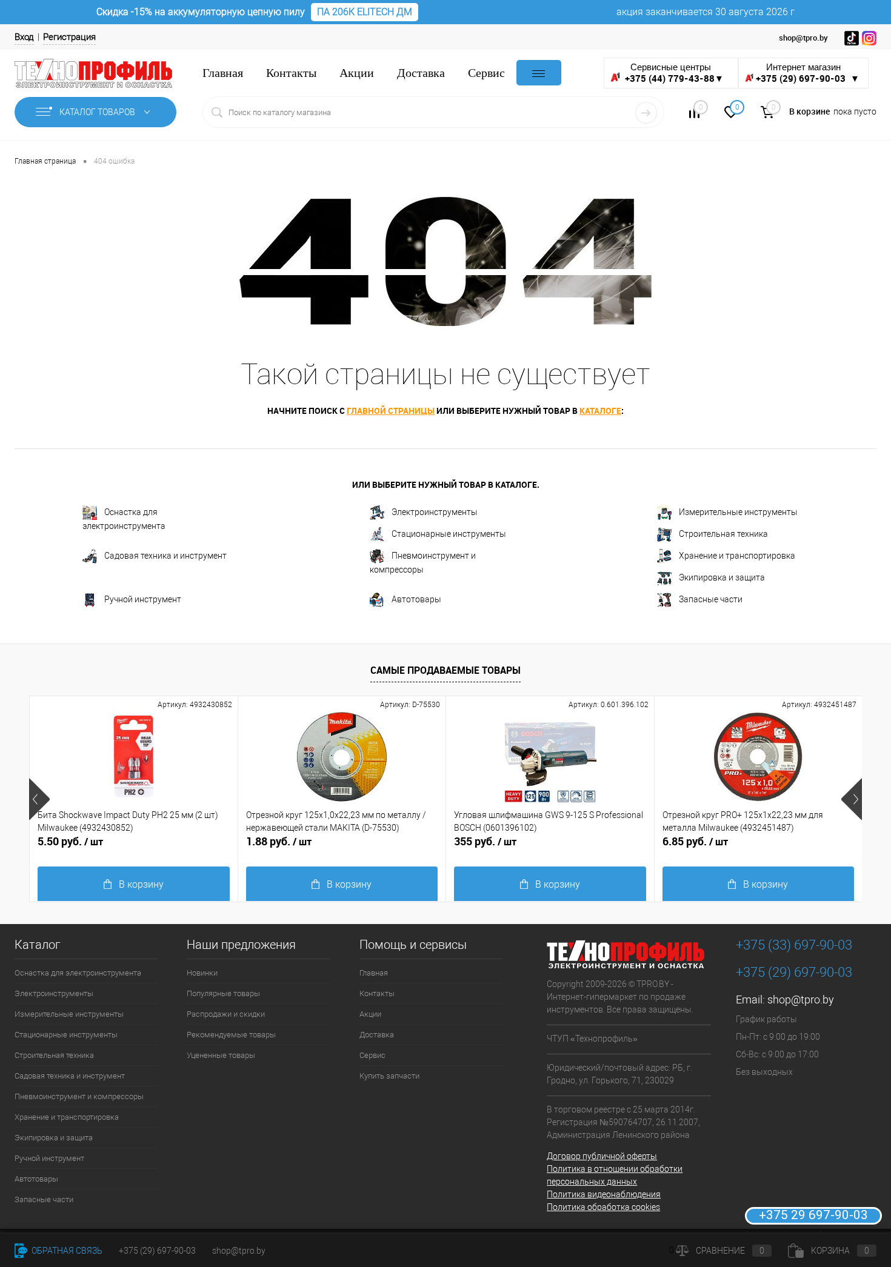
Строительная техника (723, 534)
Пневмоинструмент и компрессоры (423, 562)
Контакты (291, 73)
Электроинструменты (435, 512)
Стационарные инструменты (449, 534)
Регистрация (69, 37)
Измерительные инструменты (738, 512)
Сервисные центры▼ (673, 73)
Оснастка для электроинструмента (123, 519)
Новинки (202, 972)
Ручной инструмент (142, 599)
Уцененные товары (221, 1055)
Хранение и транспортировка (737, 555)
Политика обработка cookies (603, 1207)
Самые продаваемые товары (445, 670)
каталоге (600, 410)
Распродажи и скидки (226, 1014)
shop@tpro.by (800, 999)
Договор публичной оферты (602, 1156)
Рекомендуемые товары (231, 1034)
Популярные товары (223, 993)
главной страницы (391, 410)
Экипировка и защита (722, 577)
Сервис (486, 73)
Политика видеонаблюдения (604, 1194)
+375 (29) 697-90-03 (157, 1250)
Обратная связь (66, 1250)
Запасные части (711, 599)
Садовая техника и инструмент (165, 555)
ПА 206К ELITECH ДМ (364, 12)
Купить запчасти (389, 1075)
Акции (356, 73)
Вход (24, 37)
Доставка (421, 73)
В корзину (141, 884)
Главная (222, 73)
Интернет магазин (807, 73)
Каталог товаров (98, 112)
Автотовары (416, 599)
